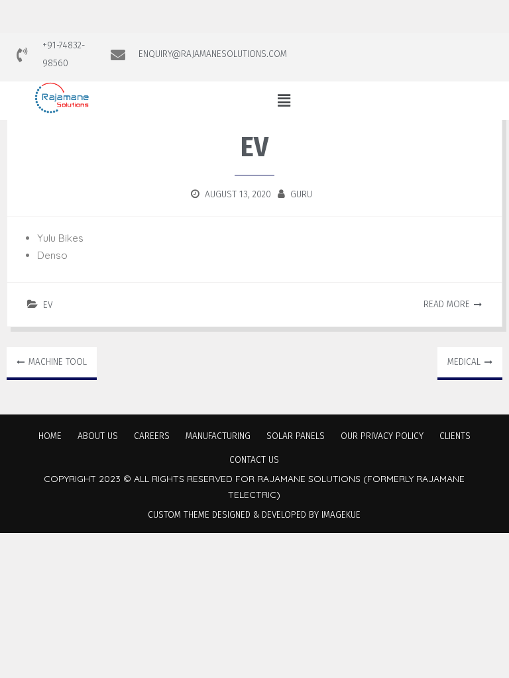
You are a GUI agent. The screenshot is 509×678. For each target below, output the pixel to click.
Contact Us (254, 459)
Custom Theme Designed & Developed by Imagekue (254, 514)
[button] (283, 100)
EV (47, 305)
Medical (464, 361)
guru (301, 194)
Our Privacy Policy (382, 436)
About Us (98, 436)
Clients (455, 436)
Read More (447, 304)
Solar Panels (295, 436)
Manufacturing (218, 436)
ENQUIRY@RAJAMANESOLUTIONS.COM (213, 54)
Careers (152, 436)
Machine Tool (57, 361)
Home (50, 436)
